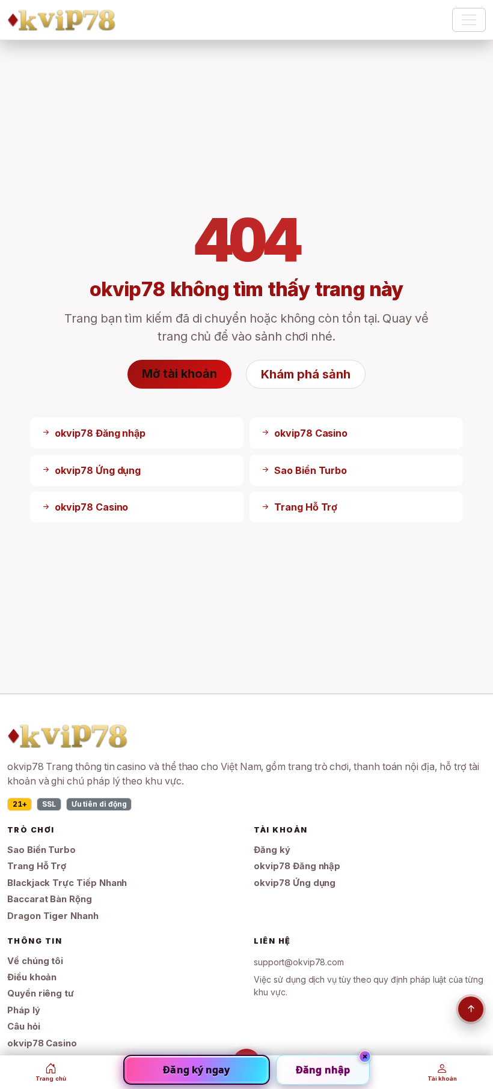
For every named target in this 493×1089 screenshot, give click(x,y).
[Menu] (469, 20)
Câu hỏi (23, 1026)
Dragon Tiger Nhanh (53, 916)
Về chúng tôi (35, 961)
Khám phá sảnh (305, 374)
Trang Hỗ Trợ (36, 866)
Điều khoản (32, 977)
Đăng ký (272, 850)
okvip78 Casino (42, 1043)
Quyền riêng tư (40, 993)
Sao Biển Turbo (41, 850)
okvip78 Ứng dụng (294, 883)
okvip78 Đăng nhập (297, 866)
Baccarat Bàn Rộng (49, 899)
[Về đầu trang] (470, 1009)
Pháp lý (23, 1010)
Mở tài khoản (179, 373)
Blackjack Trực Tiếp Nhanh (67, 883)
